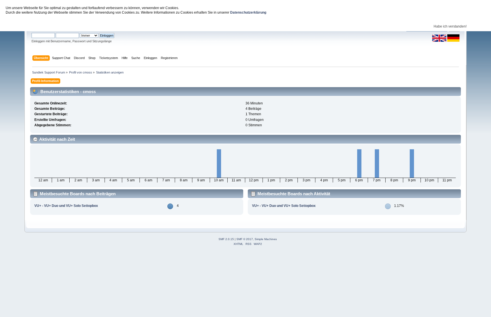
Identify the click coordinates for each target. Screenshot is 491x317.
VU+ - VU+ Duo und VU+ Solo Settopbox (66, 206)
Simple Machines (266, 239)
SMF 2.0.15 (226, 239)
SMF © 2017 (244, 239)
